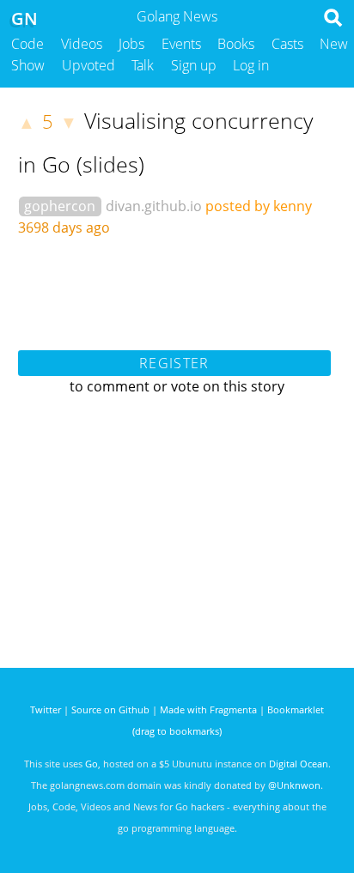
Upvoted (88, 65)
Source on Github (110, 709)
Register (174, 363)
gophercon (59, 206)
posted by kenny (258, 206)
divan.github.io (154, 206)
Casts (287, 43)
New (334, 43)
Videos (81, 43)
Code (27, 43)
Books (235, 43)
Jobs (131, 43)
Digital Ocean (298, 763)
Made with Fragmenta (208, 709)
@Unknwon (294, 785)
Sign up (194, 65)
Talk (142, 65)
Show (28, 65)
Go (91, 763)
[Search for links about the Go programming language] (336, 22)
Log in (251, 65)
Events (181, 43)
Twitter (45, 709)
